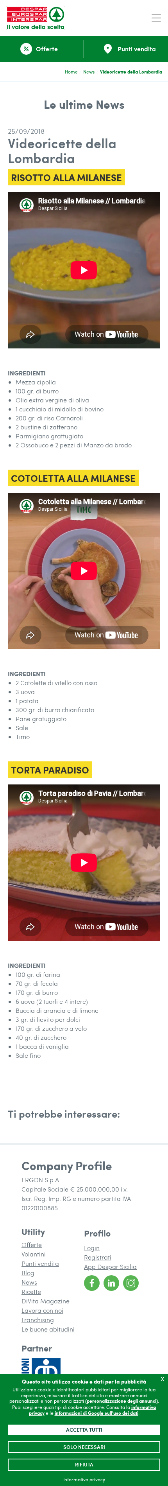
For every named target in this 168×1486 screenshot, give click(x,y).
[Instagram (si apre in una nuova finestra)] (131, 1283)
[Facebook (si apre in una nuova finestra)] (92, 1283)
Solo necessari (84, 1446)
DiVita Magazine (45, 1301)
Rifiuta (84, 1464)
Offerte (31, 1244)
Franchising (37, 1320)
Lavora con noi (42, 1310)
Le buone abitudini (48, 1329)
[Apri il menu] (156, 18)
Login (92, 1248)
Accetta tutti (84, 1429)
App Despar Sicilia (110, 1266)
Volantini (33, 1254)
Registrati (97, 1257)
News (89, 71)
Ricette (31, 1291)
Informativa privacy (84, 1479)
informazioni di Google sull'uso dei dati (96, 1413)
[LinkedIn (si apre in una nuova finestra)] (111, 1283)
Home (71, 71)
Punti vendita (40, 1263)
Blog (27, 1273)
